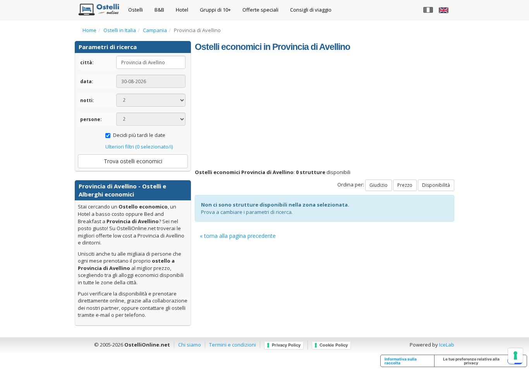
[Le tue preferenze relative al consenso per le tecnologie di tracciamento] (515, 355)
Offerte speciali (260, 9)
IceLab (446, 344)
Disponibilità (436, 185)
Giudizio (378, 185)
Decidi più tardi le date (139, 135)
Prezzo (404, 185)
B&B (159, 9)
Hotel (182, 9)
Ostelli (135, 9)
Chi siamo (189, 344)
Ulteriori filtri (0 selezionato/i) (139, 146)
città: (86, 62)
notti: (87, 100)
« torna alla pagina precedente (238, 235)
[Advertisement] (324, 110)
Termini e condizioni (232, 344)
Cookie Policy (333, 345)
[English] (444, 9)
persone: (90, 119)
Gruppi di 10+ (215, 9)
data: (86, 81)
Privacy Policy (286, 345)
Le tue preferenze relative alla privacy (471, 361)
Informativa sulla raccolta (401, 361)
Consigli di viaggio (310, 9)
